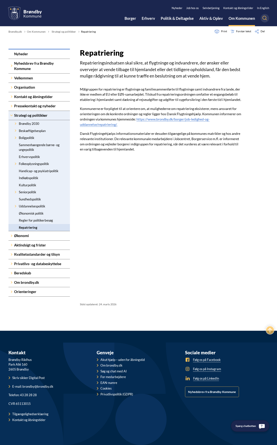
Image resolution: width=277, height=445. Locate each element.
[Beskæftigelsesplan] (15, 130)
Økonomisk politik (31, 213)
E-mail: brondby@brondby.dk (32, 386)
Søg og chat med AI (113, 371)
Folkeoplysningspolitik (34, 164)
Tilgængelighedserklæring (30, 414)
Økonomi (21, 235)
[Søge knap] (265, 18)
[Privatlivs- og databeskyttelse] (11, 264)
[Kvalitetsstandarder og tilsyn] (11, 254)
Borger (130, 18)
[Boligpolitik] (15, 137)
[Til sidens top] (270, 330)
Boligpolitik (26, 138)
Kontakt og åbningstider (238, 8)
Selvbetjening (211, 8)
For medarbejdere (113, 377)
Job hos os (192, 8)
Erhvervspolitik (29, 157)
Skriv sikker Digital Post (28, 378)
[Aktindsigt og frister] (11, 245)
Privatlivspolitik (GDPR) (116, 394)
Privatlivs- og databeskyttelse (37, 264)
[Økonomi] (11, 235)
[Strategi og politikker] (11, 115)
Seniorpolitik (27, 192)
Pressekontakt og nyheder (35, 106)
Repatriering (28, 227)
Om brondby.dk (26, 282)
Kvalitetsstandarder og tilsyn (37, 254)
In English (263, 8)
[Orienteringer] (11, 291)
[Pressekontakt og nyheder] (11, 106)
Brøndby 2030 (29, 124)
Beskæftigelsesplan (32, 131)
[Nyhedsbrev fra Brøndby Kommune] (11, 66)
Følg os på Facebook (207, 360)
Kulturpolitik (27, 185)
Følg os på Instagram (207, 369)
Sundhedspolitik (30, 199)
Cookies (106, 388)
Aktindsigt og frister (30, 245)
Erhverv (148, 18)
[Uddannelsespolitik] (15, 206)
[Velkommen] (11, 78)
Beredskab (22, 273)
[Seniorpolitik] (15, 192)
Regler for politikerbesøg (36, 220)
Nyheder (177, 8)
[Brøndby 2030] (15, 123)
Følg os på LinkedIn (206, 378)
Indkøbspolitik (28, 178)
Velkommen (23, 78)
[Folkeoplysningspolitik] (15, 163)
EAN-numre (108, 383)
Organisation (24, 87)
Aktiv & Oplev (211, 18)
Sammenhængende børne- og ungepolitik (39, 147)
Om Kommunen (242, 18)
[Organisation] (11, 87)
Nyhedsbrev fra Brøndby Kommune (34, 66)
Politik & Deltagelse (177, 18)
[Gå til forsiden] (25, 13)
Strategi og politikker (30, 115)
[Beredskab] (11, 273)
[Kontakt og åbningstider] (11, 96)
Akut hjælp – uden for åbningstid (122, 360)
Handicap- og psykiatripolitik (38, 171)
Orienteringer (25, 291)
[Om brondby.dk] (11, 282)
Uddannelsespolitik (32, 206)
